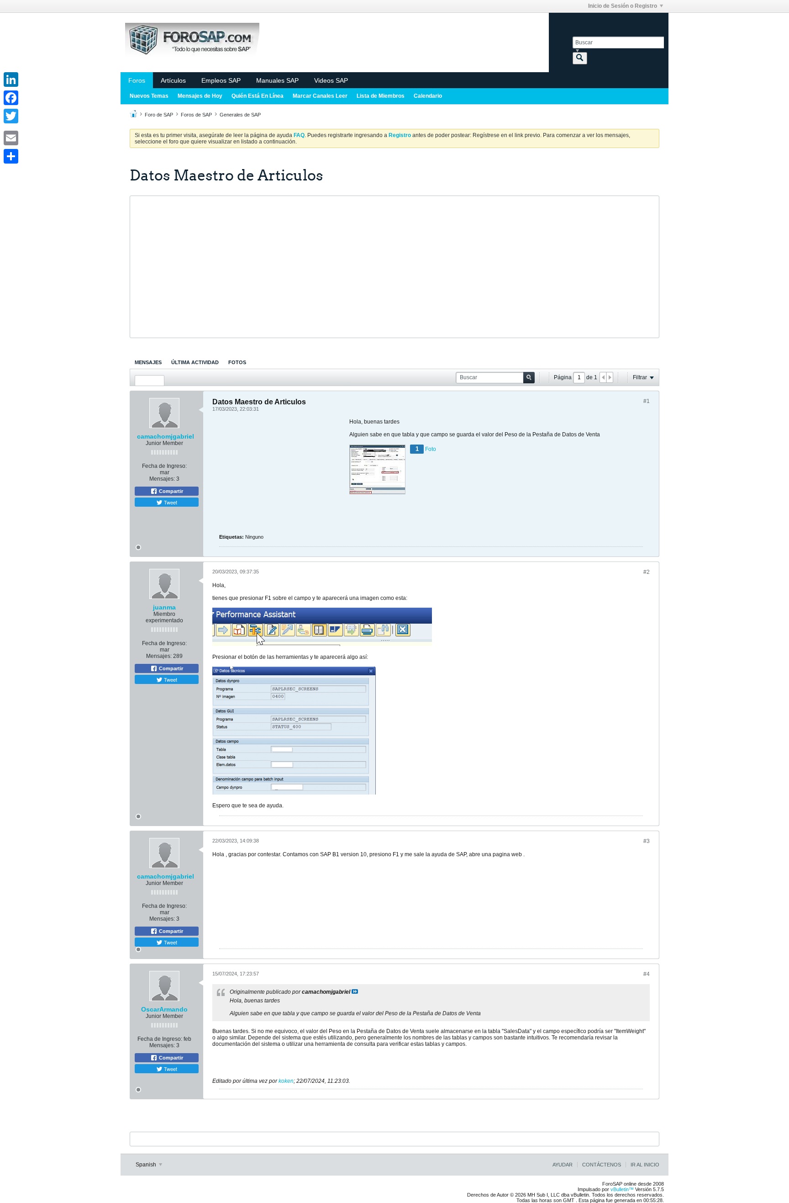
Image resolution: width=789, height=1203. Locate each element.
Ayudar (562, 1164)
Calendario (428, 96)
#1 (646, 401)
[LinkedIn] (11, 79)
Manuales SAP (277, 80)
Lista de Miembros (381, 96)
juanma (164, 607)
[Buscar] (580, 58)
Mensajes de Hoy (200, 96)
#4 (646, 974)
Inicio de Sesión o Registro (622, 6)
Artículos (173, 80)
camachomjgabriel (165, 436)
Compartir (170, 491)
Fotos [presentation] (237, 362)
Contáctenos (601, 1164)
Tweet (170, 502)
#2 (646, 572)
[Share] (11, 156)
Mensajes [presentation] (148, 362)
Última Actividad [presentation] (195, 362)
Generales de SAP (240, 114)
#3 (646, 841)
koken (286, 1081)
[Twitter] (11, 116)
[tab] (148, 362)
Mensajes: (162, 479)
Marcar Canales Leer (320, 96)
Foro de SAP (159, 114)
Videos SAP (331, 80)
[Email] (11, 138)
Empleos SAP (221, 80)
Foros (136, 80)
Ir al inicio (645, 1164)
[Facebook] (11, 98)
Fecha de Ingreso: (164, 466)
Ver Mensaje (355, 991)
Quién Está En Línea (257, 96)
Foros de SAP (196, 114)
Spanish (147, 1164)
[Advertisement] (394, 267)
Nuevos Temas (149, 96)
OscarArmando (164, 1009)
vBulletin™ (622, 1189)
